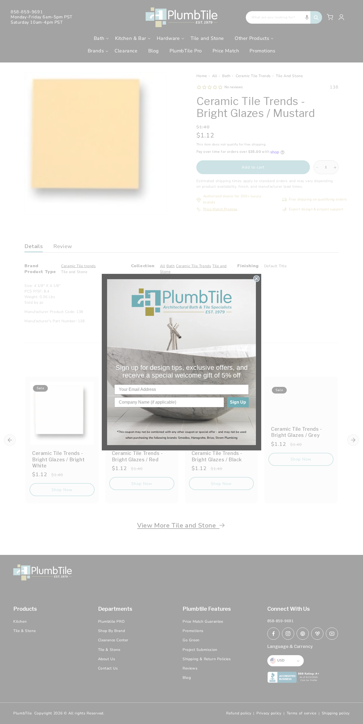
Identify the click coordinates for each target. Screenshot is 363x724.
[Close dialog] (256, 278)
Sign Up (238, 402)
